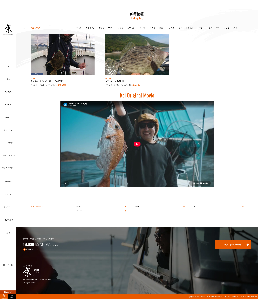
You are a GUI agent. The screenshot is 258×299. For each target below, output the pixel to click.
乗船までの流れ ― (9, 155)
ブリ (218, 28)
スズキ (162, 28)
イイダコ (119, 28)
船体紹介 (8, 182)
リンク (8, 233)
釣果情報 (8, 92)
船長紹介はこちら (32, 249)
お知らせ (8, 79)
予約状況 (8, 105)
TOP (8, 66)
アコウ (101, 28)
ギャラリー (8, 207)
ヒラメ (209, 28)
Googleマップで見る (30, 283)
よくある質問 (8, 220)
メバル (236, 28)
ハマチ (200, 28)
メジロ (226, 28)
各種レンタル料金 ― (8, 168)
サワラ (152, 28)
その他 (171, 28)
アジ (110, 28)
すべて (79, 28)
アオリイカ (90, 28)
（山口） (41, 245)
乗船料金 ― (11, 143)
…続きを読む (61, 85)
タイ (180, 28)
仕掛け (8, 117)
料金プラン (8, 130)
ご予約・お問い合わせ (232, 245)
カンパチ (142, 28)
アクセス (8, 194)
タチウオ (189, 28)
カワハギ (130, 28)
